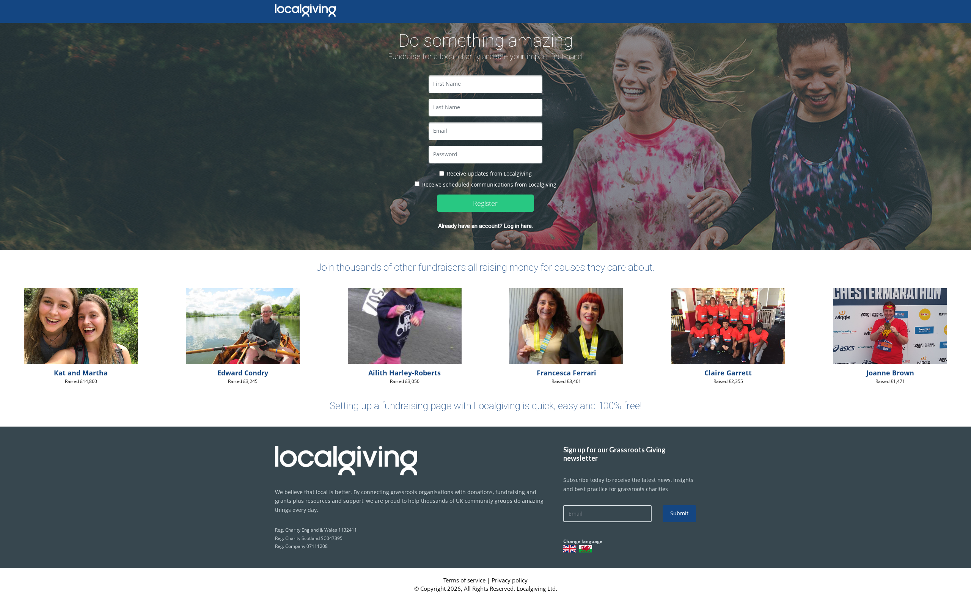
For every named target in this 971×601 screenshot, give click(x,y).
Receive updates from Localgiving (489, 173)
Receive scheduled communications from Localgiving (489, 184)
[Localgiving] (305, 10)
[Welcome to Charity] (364, 456)
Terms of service (465, 580)
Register (485, 203)
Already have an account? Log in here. (485, 226)
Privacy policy (510, 580)
